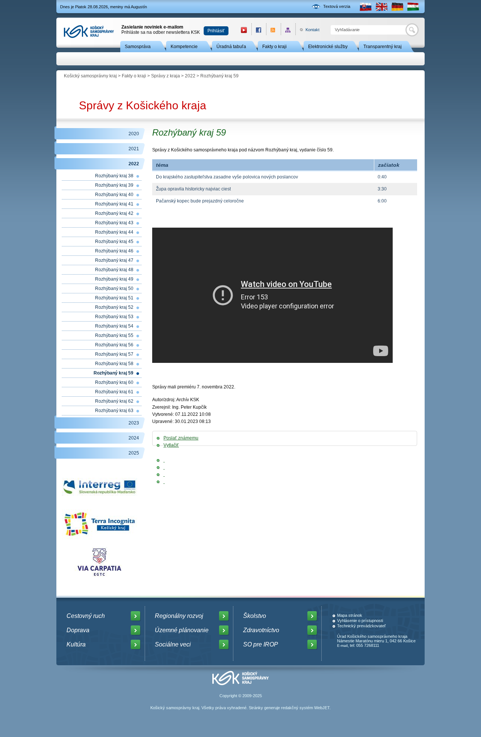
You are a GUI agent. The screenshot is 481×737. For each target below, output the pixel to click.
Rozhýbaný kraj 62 (114, 401)
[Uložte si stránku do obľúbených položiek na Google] (164, 474)
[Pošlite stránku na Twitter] (164, 467)
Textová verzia (336, 6)
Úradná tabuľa (231, 46)
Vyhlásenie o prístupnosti (360, 620)
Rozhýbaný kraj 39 (114, 185)
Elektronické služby (328, 46)
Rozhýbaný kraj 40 (114, 194)
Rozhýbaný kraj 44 (114, 232)
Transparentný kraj (382, 46)
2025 (134, 453)
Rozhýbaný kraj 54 (114, 326)
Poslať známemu (180, 438)
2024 (134, 438)
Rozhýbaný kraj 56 (114, 344)
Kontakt (308, 29)
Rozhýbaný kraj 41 (114, 204)
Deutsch (397, 6)
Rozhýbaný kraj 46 (114, 251)
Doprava (78, 630)
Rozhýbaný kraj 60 (114, 382)
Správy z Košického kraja (142, 105)
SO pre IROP (260, 644)
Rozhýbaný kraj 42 (114, 213)
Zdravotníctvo (261, 630)
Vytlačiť (171, 445)
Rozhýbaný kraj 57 (114, 354)
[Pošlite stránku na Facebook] (164, 460)
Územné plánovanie (182, 630)
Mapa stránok (349, 615)
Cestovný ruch (86, 616)
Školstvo (254, 616)
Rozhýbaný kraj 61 (114, 391)
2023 (134, 423)
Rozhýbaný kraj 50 (114, 288)
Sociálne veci (173, 644)
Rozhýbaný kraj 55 (114, 335)
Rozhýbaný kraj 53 (114, 316)
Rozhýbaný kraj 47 (114, 260)
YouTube (244, 29)
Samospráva (138, 46)
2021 (134, 148)
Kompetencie (184, 46)
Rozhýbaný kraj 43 (114, 222)
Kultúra (76, 644)
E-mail (342, 645)
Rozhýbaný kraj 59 (113, 373)
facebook (259, 29)
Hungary (413, 6)
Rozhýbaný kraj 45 (114, 241)
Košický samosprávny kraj (90, 76)
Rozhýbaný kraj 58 (114, 363)
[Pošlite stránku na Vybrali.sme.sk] (164, 481)
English (381, 6)
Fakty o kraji (274, 46)
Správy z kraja (165, 76)
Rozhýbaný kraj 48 (114, 269)
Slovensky (366, 6)
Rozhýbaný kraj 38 (114, 175)
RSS (273, 29)
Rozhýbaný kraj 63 (114, 410)
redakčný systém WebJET (305, 707)
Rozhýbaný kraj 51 (114, 298)
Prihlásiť (216, 30)
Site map (288, 29)
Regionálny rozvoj (179, 616)
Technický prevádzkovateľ (361, 626)
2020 (134, 133)
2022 (190, 76)
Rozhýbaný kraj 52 (114, 307)
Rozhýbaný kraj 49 (114, 279)
